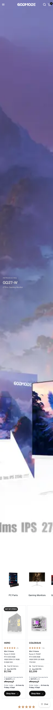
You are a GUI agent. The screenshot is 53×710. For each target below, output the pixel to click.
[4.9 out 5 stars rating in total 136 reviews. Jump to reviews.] (36, 648)
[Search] (44, 4)
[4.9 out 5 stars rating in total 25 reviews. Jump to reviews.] (11, 648)
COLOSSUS (35, 643)
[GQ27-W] (26, 284)
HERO (7, 643)
